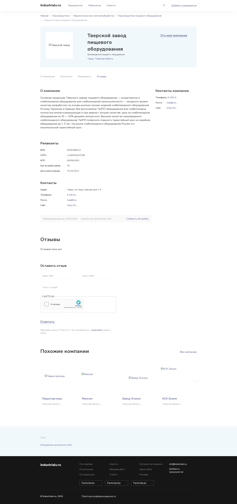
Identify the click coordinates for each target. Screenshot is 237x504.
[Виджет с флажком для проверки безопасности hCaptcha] (63, 304)
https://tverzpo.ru (75, 205)
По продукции (87, 474)
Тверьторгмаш (52, 398)
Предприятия (75, 5)
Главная (44, 15)
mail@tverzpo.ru (75, 200)
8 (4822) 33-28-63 (76, 194)
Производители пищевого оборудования (139, 15)
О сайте (113, 474)
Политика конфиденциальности (99, 496)
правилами (97, 330)
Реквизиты (84, 76)
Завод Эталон (131, 398)
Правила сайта (117, 469)
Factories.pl (139, 483)
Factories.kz (88, 483)
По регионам (86, 469)
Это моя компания (173, 35)
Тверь (90, 58)
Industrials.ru (50, 5)
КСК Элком (169, 398)
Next (196, 378)
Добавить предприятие (184, 5)
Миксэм (87, 398)
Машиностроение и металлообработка (93, 15)
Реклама (143, 474)
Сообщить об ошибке (137, 218)
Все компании (188, 352)
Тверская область (104, 58)
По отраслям (85, 464)
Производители (60, 15)
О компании (47, 76)
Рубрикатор (94, 5)
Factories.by (114, 483)
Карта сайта (145, 469)
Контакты (66, 76)
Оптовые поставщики (150, 464)
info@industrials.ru (178, 464)
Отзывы (101, 76)
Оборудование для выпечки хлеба (56, 445)
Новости (111, 5)
